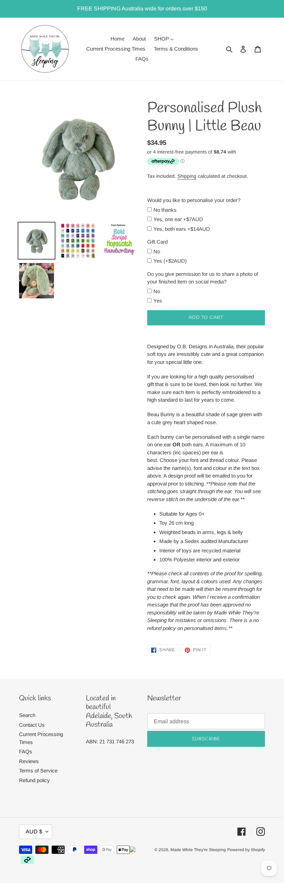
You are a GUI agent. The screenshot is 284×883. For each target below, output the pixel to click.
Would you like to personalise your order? (193, 200)
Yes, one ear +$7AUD (178, 219)
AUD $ (34, 831)
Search (27, 715)
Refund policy (34, 780)
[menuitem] (117, 39)
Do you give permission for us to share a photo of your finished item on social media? (202, 278)
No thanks (165, 210)
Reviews (29, 761)
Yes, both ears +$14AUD (181, 229)
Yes (157, 301)
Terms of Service (38, 770)
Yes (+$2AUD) (170, 261)
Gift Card (157, 242)
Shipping (186, 176)
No (156, 251)
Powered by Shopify (246, 849)
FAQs (25, 751)
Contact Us (32, 725)
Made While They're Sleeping (198, 849)
